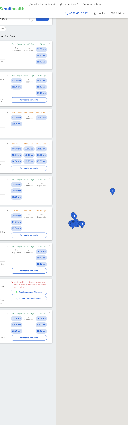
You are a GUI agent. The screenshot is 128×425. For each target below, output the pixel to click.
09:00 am (16, 191)
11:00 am (41, 56)
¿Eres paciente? (69, 4)
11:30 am (41, 62)
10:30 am (16, 161)
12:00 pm (41, 93)
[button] (112, 191)
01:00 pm (16, 331)
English (102, 13)
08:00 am (16, 185)
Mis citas (116, 13)
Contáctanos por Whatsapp (30, 292)
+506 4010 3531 (78, 13)
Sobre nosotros (92, 4)
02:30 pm (41, 118)
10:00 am (16, 81)
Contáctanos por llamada (30, 299)
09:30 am (41, 49)
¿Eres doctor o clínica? (42, 4)
